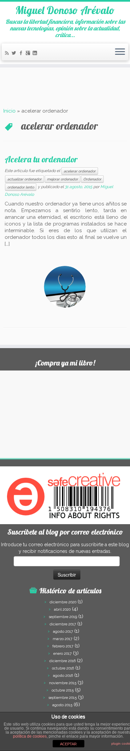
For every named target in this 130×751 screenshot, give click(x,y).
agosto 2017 (63, 631)
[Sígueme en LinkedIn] (35, 54)
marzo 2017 (62, 639)
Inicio (9, 111)
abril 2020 (62, 609)
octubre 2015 (63, 690)
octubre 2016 (63, 668)
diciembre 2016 (62, 661)
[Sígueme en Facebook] (21, 54)
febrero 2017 (62, 646)
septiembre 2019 (63, 617)
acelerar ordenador (80, 171)
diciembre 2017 (63, 624)
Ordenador (92, 179)
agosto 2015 (62, 705)
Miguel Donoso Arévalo (65, 10)
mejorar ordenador (62, 179)
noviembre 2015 (62, 683)
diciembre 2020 (63, 602)
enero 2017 (62, 653)
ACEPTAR (68, 744)
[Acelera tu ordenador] (65, 287)
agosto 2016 (63, 675)
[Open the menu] (120, 52)
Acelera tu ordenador (41, 159)
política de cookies (30, 736)
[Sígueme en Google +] (28, 54)
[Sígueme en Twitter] (14, 54)
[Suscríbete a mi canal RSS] (7, 54)
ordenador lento (20, 187)
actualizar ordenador (24, 179)
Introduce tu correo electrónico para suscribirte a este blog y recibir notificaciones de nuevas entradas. (65, 548)
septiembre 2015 (62, 698)
